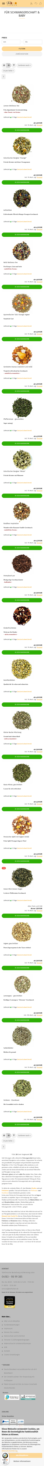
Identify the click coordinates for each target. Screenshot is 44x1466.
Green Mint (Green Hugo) (13, 889)
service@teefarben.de (10, 1289)
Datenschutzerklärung (9, 1451)
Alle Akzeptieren (22, 1455)
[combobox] (24, 65)
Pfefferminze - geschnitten (14, 419)
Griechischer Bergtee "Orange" (15, 158)
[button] (4, 65)
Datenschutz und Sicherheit (14, 1336)
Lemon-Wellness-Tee (11, 106)
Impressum (8, 1329)
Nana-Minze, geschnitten (13, 785)
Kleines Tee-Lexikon (11, 1332)
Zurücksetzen (22, 54)
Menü (3, 3)
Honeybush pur (9, 576)
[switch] (5, 1462)
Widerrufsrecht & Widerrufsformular (17, 1344)
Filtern (22, 49)
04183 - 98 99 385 (12, 1276)
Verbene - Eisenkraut (11, 1100)
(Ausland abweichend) (24, 117)
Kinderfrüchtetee (10, 628)
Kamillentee (5, 1193)
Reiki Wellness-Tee (11, 262)
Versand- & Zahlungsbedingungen (16, 1340)
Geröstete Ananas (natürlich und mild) (18, 367)
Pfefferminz (34, 1190)
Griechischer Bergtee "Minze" (14, 471)
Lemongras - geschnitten (13, 996)
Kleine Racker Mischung (12, 732)
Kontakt (7, 1351)
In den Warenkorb (22, 130)
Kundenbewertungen (11, 1325)
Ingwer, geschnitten (11, 944)
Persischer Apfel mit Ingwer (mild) (16, 837)
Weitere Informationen (22, 1461)
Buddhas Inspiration (11, 524)
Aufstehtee (8, 210)
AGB (5, 1347)
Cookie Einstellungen (12, 1355)
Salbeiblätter (8, 1048)
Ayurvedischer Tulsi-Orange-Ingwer (17, 315)
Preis (4, 38)
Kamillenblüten (9, 680)
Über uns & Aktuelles (12, 1321)
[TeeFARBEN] (12, 3)
